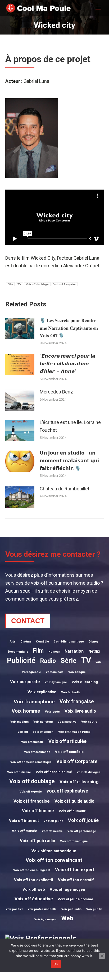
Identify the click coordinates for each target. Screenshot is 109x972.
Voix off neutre (52, 831)
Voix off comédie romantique (31, 762)
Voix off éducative (34, 898)
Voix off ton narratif (76, 879)
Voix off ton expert (75, 869)
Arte (13, 641)
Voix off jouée (83, 820)
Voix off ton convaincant (54, 860)
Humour (54, 651)
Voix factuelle (70, 692)
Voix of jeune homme (75, 899)
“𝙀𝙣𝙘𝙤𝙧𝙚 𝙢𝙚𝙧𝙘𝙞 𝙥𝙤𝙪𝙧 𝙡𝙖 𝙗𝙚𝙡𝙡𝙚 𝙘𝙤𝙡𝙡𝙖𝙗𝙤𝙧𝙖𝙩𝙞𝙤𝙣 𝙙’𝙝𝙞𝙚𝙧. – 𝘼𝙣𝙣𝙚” (67, 363)
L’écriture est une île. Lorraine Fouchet (70, 426)
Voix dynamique (56, 682)
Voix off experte (31, 791)
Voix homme (26, 711)
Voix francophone (34, 702)
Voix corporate (25, 681)
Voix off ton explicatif (33, 879)
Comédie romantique (69, 641)
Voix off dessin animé (54, 772)
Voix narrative (67, 721)
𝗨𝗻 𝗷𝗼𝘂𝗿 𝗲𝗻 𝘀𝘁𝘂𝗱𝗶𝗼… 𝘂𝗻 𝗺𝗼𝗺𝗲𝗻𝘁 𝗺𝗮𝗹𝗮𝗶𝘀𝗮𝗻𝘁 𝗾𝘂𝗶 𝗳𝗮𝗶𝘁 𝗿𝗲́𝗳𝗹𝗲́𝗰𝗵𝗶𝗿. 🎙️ (69, 460)
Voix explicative (42, 692)
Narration (74, 651)
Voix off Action (43, 732)
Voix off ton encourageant (31, 870)
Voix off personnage (81, 831)
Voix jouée (52, 711)
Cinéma (25, 641)
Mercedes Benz (56, 392)
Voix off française (64, 284)
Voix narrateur (43, 721)
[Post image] (19, 328)
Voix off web (33, 889)
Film (10, 284)
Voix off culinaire (19, 772)
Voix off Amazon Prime (74, 732)
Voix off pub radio (37, 840)
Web (67, 918)
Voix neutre (89, 721)
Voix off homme (38, 810)
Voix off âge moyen (67, 889)
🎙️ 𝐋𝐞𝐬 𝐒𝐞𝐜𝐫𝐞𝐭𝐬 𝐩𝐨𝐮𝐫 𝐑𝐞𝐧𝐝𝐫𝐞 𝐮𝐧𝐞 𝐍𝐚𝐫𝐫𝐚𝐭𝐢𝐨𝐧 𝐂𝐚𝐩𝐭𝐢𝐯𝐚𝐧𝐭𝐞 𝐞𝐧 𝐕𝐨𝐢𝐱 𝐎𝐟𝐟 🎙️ (69, 328)
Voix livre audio (80, 711)
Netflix (94, 651)
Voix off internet (24, 820)
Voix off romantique (74, 841)
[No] (102, 956)
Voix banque (77, 672)
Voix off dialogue (89, 772)
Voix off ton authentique (53, 851)
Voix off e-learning (79, 781)
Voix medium (19, 721)
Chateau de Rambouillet (64, 488)
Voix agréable (31, 672)
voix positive (14, 909)
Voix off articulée (67, 741)
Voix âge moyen (45, 919)
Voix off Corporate (76, 761)
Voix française (77, 702)
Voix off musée (24, 831)
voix (98, 662)
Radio (48, 661)
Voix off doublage (37, 284)
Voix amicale (54, 672)
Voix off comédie (69, 752)
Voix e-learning (85, 682)
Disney (93, 641)
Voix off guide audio (74, 801)
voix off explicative (67, 791)
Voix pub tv (94, 909)
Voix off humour (72, 811)
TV (19, 284)
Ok (55, 964)
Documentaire (18, 651)
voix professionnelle (42, 909)
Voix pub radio (71, 909)
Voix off (22, 732)
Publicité (21, 661)
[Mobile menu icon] (98, 8)
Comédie (42, 641)
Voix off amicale (32, 742)
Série (68, 661)
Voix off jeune (53, 821)
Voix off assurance (37, 752)
